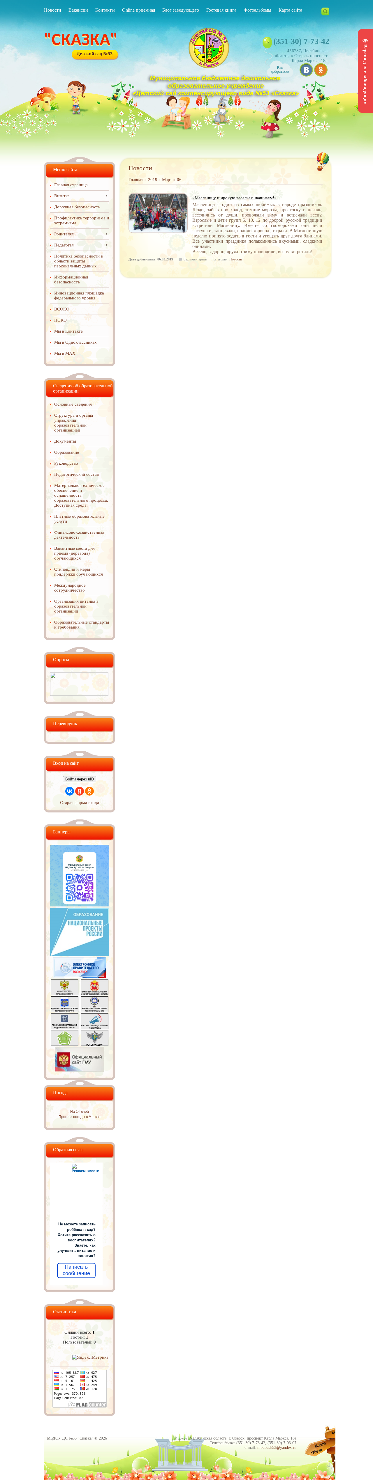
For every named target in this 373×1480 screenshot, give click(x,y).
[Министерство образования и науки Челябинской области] (94, 993)
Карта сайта (290, 10)
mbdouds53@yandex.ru (276, 1447)
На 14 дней (79, 1112)
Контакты (105, 10)
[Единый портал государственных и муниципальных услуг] (79, 977)
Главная (136, 179)
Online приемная (138, 10)
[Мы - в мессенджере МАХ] (79, 905)
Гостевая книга (221, 10)
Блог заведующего (180, 10)
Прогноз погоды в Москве (80, 1117)
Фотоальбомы (257, 10)
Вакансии (78, 10)
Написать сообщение (76, 1270)
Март (167, 179)
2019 (152, 179)
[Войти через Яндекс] (79, 791)
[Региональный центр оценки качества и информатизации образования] (64, 1044)
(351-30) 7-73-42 (301, 41)
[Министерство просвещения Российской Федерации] (64, 993)
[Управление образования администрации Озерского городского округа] (94, 1010)
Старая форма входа (79, 802)
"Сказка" (81, 40)
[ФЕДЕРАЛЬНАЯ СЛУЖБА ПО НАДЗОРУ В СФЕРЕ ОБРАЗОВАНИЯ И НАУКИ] (94, 1044)
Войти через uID (79, 779)
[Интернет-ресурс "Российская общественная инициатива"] (94, 1027)
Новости (52, 10)
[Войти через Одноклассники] (89, 791)
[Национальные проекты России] (79, 954)
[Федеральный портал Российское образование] (64, 1027)
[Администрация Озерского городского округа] (64, 1010)
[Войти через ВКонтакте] (69, 791)
